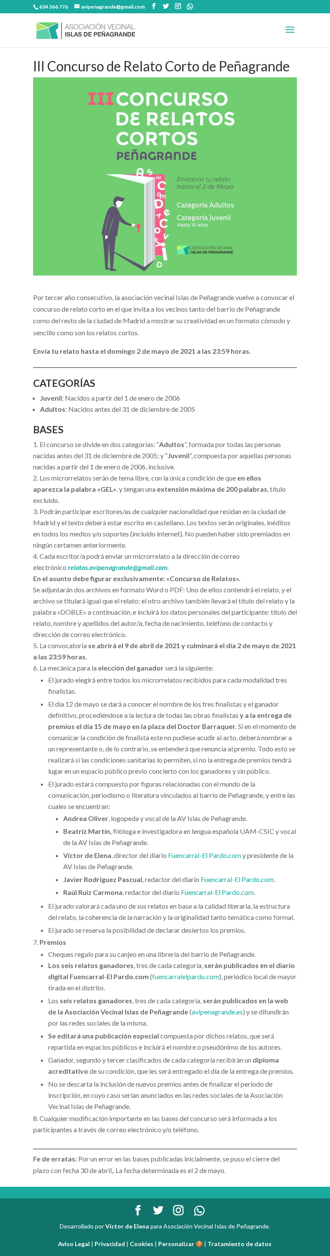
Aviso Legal (74, 1243)
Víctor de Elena (127, 1226)
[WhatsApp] (190, 6)
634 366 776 (53, 6)
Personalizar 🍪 (180, 1243)
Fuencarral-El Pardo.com (204, 855)
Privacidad (110, 1243)
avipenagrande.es (217, 1012)
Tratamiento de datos (240, 1243)
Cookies (141, 1243)
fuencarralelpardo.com (185, 976)
